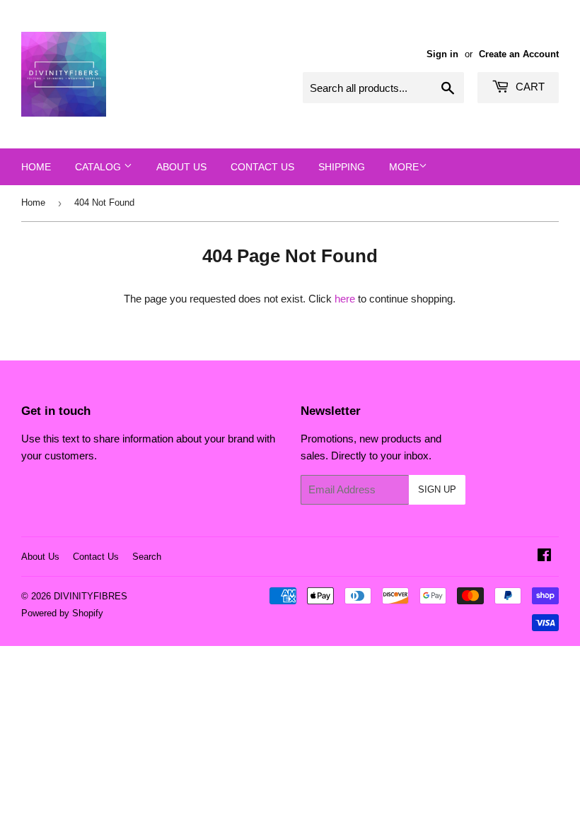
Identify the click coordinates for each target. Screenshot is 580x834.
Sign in (442, 54)
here (345, 299)
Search (146, 556)
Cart (529, 87)
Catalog (99, 166)
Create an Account (519, 54)
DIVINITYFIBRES (90, 596)
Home (36, 166)
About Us (181, 166)
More (404, 166)
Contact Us (262, 166)
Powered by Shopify (62, 613)
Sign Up (437, 489)
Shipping (341, 166)
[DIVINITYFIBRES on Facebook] (544, 557)
